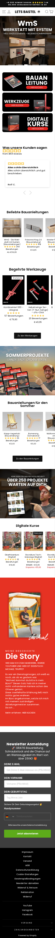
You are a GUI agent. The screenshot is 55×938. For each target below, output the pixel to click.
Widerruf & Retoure (27, 887)
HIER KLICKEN (28, 712)
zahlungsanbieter (26, 930)
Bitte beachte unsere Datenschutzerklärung (27, 825)
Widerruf (27, 896)
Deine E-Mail (12, 764)
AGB (27, 865)
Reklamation (27, 892)
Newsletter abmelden (27, 883)
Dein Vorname (13, 778)
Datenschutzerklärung (27, 870)
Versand (27, 861)
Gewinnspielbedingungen (27, 878)
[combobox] (9, 816)
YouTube (27, 905)
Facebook (27, 914)
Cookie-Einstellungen (27, 874)
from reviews (12, 153)
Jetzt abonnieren (27, 833)
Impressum (27, 852)
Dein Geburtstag (15, 792)
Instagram (27, 910)
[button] (25, 193)
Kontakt (27, 856)
